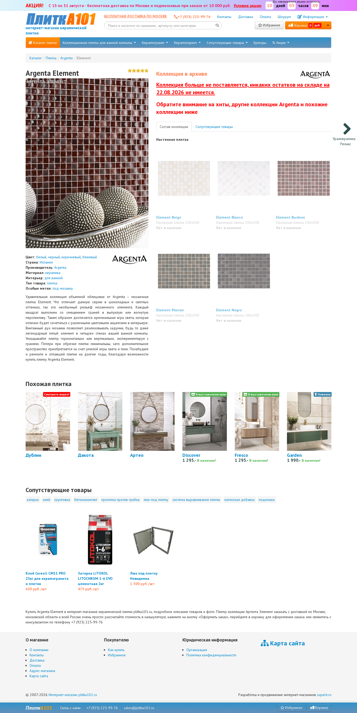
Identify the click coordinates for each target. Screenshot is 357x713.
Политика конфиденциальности (211, 655)
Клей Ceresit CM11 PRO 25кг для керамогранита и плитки (47, 578)
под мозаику (63, 288)
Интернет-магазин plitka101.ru (73, 694)
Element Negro (229, 310)
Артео (136, 455)
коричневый (71, 257)
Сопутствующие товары (226, 42)
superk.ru (324, 694)
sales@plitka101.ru (139, 707)
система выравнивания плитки (196, 499)
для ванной (53, 278)
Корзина (306, 25)
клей (46, 499)
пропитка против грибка (120, 499)
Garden (294, 455)
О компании (39, 649)
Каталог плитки (44, 42)
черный (54, 257)
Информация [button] (313, 16)
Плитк (39, 707)
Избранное (271, 25)
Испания (46, 262)
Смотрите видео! (56, 394)
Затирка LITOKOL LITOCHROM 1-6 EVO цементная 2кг (95, 578)
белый (41, 257)
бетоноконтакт (85, 499)
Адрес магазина (42, 670)
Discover (191, 455)
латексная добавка (239, 499)
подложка (267, 499)
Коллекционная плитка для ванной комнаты (98, 42)
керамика (52, 272)
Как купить (116, 649)
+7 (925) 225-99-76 (102, 707)
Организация (196, 649)
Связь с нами (70, 707)
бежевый (89, 257)
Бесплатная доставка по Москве (135, 16)
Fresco (241, 455)
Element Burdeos (290, 217)
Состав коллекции (174, 126)
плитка (52, 283)
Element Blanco (229, 217)
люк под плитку (156, 499)
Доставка (245, 16)
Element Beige (168, 217)
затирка (33, 499)
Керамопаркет (186, 42)
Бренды (260, 42)
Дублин (33, 455)
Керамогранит (153, 42)
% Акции (279, 42)
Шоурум (284, 16)
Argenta (60, 267)
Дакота (86, 455)
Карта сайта (39, 676)
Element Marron (170, 310)
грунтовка (62, 499)
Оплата (265, 16)
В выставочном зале (210, 394)
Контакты (224, 16)
